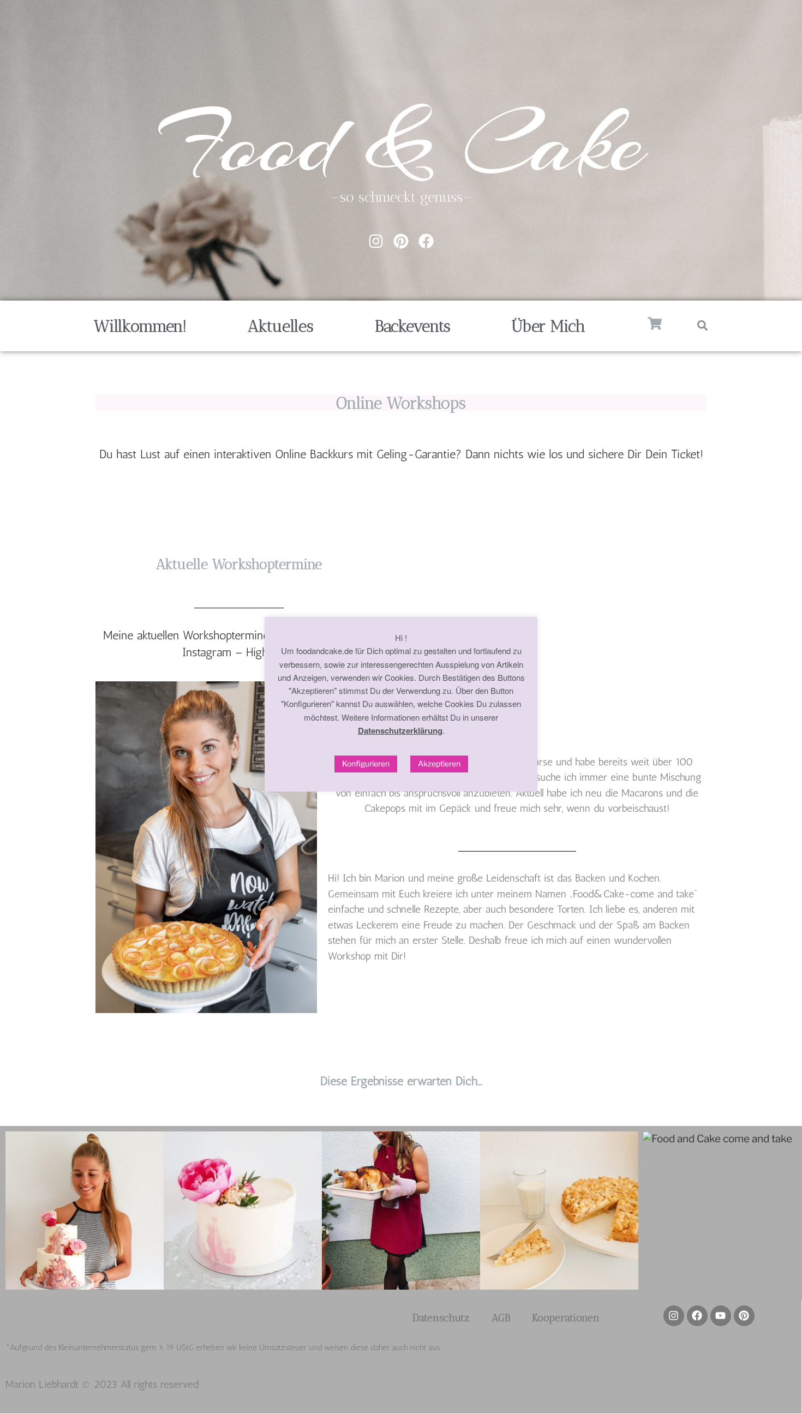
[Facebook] (426, 240)
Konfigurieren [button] (366, 763)
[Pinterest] (400, 240)
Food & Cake (401, 142)
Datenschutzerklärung (400, 730)
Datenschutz (441, 1317)
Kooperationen (566, 1317)
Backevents (413, 326)
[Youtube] (720, 1315)
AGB (501, 1317)
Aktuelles (280, 326)
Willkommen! (140, 326)
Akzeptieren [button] (439, 763)
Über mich (548, 326)
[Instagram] (375, 240)
